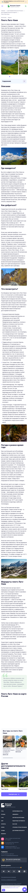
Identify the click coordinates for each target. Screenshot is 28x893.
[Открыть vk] (8, 871)
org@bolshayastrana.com (12, 855)
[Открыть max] (24, 871)
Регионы (3, 814)
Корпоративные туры (17, 811)
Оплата (2, 827)
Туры (2, 811)
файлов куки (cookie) (14, 887)
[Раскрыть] (24, 81)
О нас (2, 817)
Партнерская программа (18, 817)
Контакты (3, 824)
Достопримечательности (18, 830)
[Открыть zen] (19, 871)
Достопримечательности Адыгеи (9, 12)
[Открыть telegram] (3, 871)
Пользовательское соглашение (8, 877)
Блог (2, 820)
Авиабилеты (15, 814)
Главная (3, 10)
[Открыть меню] (2, 6)
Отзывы (3, 830)
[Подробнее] (13, 843)
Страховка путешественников (19, 827)
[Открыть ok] (14, 871)
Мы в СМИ (14, 824)
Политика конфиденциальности (8, 879)
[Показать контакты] (26, 6)
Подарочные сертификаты (18, 820)
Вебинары (3, 833)
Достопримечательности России (15, 10)
